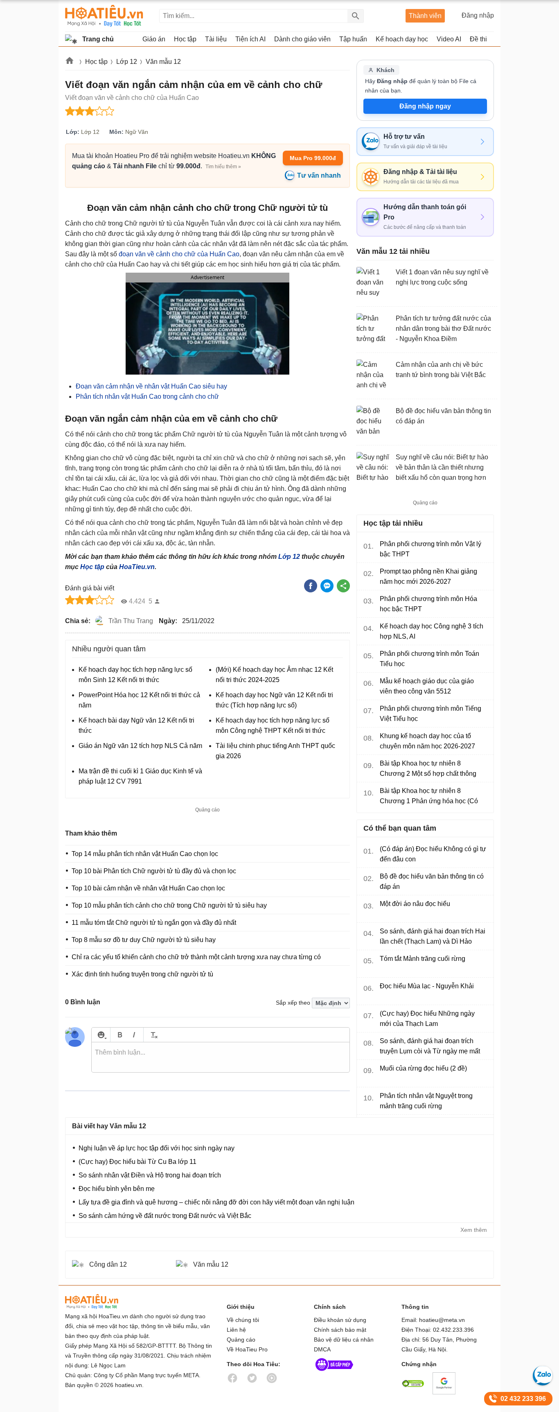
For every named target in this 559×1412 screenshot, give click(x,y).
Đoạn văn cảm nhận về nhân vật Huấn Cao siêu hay (151, 386)
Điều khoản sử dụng (340, 1320)
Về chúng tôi (243, 1320)
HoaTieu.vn (137, 566)
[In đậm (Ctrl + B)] (120, 1035)
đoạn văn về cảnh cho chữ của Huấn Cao (179, 254)
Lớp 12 (126, 61)
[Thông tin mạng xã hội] (334, 1372)
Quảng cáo (241, 1339)
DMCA (322, 1349)
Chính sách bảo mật (340, 1329)
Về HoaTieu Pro (247, 1349)
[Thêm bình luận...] (220, 1057)
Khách (385, 70)
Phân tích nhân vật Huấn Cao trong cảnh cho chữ (147, 396)
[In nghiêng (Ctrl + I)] (134, 1035)
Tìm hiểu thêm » (223, 166)
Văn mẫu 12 (163, 61)
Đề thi (478, 39)
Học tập (96, 61)
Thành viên (425, 15)
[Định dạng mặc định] (153, 1035)
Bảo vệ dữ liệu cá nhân (344, 1339)
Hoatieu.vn (70, 62)
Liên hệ (236, 1329)
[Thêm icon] (101, 1035)
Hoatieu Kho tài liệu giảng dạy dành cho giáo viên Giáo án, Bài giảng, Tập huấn (104, 15)
